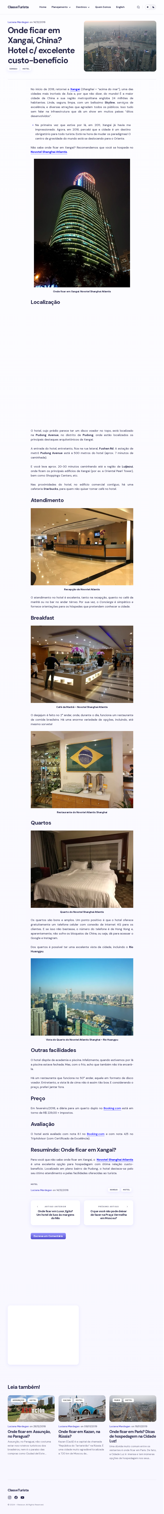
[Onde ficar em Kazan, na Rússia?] (81, 1408)
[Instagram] (9, 1497)
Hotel (26, 69)
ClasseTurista (18, 7)
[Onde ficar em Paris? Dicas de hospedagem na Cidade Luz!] (132, 1408)
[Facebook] (16, 1497)
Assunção (18, 1400)
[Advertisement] (82, 1270)
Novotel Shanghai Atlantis (49, 152)
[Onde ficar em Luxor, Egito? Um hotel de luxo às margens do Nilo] (55, 1212)
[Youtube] (22, 1497)
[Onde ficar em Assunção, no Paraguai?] (31, 1408)
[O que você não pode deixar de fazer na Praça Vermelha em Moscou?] (108, 1212)
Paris (117, 1400)
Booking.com (112, 1108)
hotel (34, 1184)
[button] (138, 7)
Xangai (13, 69)
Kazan (67, 1400)
